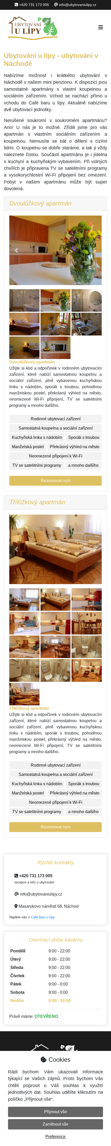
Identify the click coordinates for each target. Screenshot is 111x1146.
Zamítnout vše (55, 1124)
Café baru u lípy (42, 917)
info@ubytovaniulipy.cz (77, 5)
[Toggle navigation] (100, 27)
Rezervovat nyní (55, 480)
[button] (16, 250)
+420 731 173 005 (34, 5)
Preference (55, 1136)
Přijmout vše (55, 1112)
